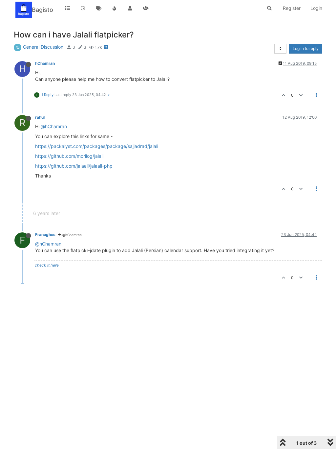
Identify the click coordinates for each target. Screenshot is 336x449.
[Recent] (83, 8)
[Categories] (67, 8)
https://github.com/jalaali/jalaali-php (74, 166)
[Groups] (146, 8)
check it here (47, 265)
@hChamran (54, 126)
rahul (40, 117)
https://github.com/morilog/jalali (69, 156)
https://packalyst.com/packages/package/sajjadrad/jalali (96, 146)
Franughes (45, 234)
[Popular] (114, 8)
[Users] (130, 8)
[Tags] (99, 8)
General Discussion (43, 47)
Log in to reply (306, 48)
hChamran (45, 63)
